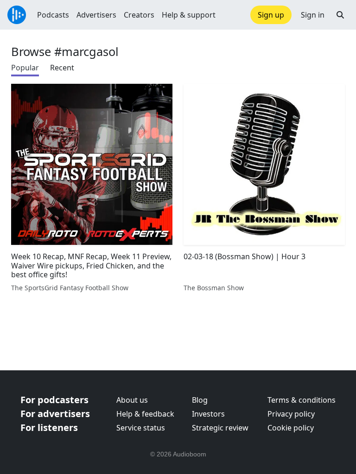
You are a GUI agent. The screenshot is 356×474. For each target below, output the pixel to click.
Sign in (312, 15)
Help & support (189, 15)
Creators (139, 15)
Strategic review (220, 428)
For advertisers (55, 413)
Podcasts (53, 15)
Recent (62, 67)
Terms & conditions (301, 400)
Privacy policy (291, 414)
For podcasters (54, 399)
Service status (140, 428)
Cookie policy (290, 428)
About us (132, 400)
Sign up (271, 15)
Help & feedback (145, 414)
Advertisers (96, 15)
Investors (208, 414)
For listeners (49, 427)
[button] (340, 15)
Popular (25, 67)
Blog (200, 400)
